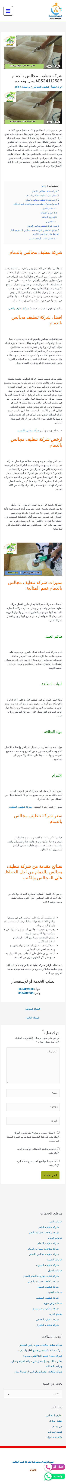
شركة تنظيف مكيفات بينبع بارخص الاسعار (41, 1345)
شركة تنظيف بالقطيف (20, 806)
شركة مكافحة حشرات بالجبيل (43, 1281)
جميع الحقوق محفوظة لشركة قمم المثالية (33, 1461)
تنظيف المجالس (41, 86)
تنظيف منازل (55, 1420)
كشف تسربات (55, 1431)
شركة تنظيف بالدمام (48, 1243)
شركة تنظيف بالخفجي (47, 1319)
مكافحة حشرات (54, 1437)
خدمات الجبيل (55, 1270)
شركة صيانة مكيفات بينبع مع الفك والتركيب (40, 1350)
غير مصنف (56, 1426)
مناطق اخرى (55, 1314)
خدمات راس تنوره (53, 1303)
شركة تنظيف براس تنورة (46, 1308)
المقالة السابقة (32, 1008)
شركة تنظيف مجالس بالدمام (44, 1254)
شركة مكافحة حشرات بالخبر (44, 1232)
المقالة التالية (33, 1017)
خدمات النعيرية (54, 1259)
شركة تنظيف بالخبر (19, 308)
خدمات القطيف (54, 1292)
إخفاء (44, 186)
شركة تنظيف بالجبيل (48, 1286)
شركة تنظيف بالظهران (47, 1325)
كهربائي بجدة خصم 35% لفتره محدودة (42, 1355)
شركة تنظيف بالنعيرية (28, 430)
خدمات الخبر (55, 1221)
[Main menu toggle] (8, 11)
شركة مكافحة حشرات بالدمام (43, 1248)
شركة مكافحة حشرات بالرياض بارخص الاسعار (38, 1371)
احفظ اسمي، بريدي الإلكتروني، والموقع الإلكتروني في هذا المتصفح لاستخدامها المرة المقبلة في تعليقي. (33, 1136)
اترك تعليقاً (56, 86)
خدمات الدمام (55, 1237)
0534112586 (26, 989)
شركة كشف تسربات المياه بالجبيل (41, 1276)
